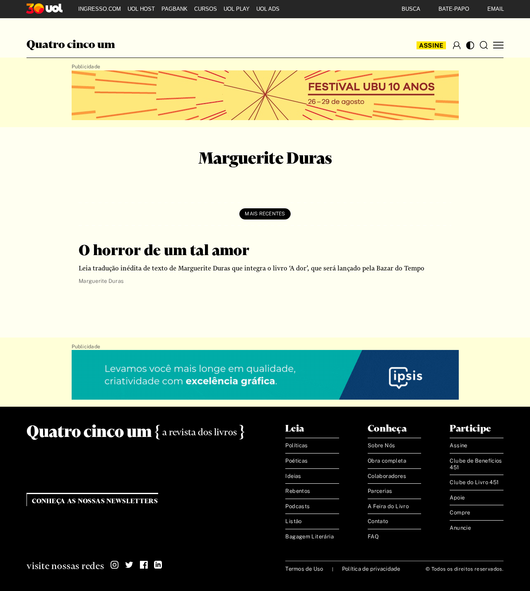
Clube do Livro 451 (474, 482)
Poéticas (296, 461)
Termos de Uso (304, 569)
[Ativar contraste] (470, 45)
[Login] (457, 45)
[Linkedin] (158, 565)
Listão (293, 521)
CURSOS (205, 9)
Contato (378, 521)
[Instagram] (115, 565)
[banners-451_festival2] (265, 95)
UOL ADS (267, 9)
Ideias (293, 476)
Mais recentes (265, 214)
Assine (431, 45)
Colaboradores (387, 476)
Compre (460, 512)
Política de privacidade (371, 569)
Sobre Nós (381, 445)
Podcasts (297, 506)
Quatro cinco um (70, 45)
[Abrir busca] (483, 45)
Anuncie (460, 528)
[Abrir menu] (498, 45)
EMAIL (495, 9)
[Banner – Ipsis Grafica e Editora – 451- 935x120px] (265, 375)
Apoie (457, 498)
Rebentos (297, 491)
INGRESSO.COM (99, 9)
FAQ (373, 536)
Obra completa (387, 461)
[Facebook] (144, 565)
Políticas (296, 445)
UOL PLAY (237, 9)
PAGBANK (174, 9)
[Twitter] (129, 565)
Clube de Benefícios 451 (476, 464)
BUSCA (411, 9)
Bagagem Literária (309, 536)
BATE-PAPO (453, 9)
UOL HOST (141, 9)
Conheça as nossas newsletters (95, 501)
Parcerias (380, 491)
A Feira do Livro (388, 506)
